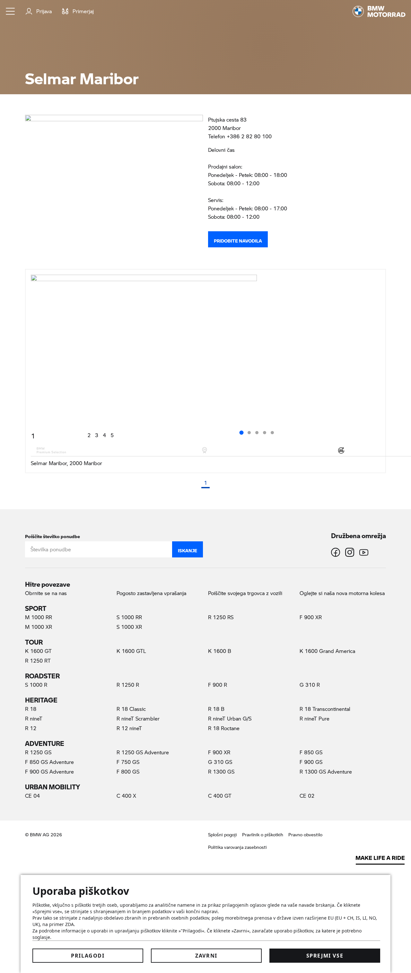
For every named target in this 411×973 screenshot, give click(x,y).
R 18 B (216, 708)
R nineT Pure (314, 718)
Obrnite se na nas (46, 593)
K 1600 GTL (131, 651)
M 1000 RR (38, 617)
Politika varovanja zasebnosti (237, 847)
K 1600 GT (38, 651)
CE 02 (307, 795)
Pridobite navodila (238, 239)
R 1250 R (128, 684)
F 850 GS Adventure (49, 762)
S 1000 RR (129, 617)
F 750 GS (128, 762)
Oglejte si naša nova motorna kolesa (342, 593)
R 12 (30, 728)
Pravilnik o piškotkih (262, 834)
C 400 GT (220, 795)
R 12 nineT (129, 728)
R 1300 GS (221, 771)
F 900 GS (311, 762)
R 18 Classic (131, 708)
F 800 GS (128, 771)
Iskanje (187, 549)
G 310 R (310, 684)
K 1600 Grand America (327, 651)
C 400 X (126, 795)
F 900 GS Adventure (49, 771)
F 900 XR (311, 617)
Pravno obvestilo (305, 834)
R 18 (30, 708)
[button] (11, 11)
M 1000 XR (38, 626)
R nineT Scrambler (138, 718)
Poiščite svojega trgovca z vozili (245, 593)
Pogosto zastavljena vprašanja (151, 593)
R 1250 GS (38, 752)
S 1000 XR (129, 626)
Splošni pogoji (222, 834)
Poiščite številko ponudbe (52, 535)
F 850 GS (311, 752)
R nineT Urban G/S (229, 718)
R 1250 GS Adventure (143, 752)
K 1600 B (219, 651)
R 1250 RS (220, 617)
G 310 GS (220, 762)
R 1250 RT (38, 660)
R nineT (33, 718)
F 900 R (217, 684)
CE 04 (32, 795)
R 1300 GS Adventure (326, 771)
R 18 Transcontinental (325, 708)
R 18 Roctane (224, 728)
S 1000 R (36, 684)
